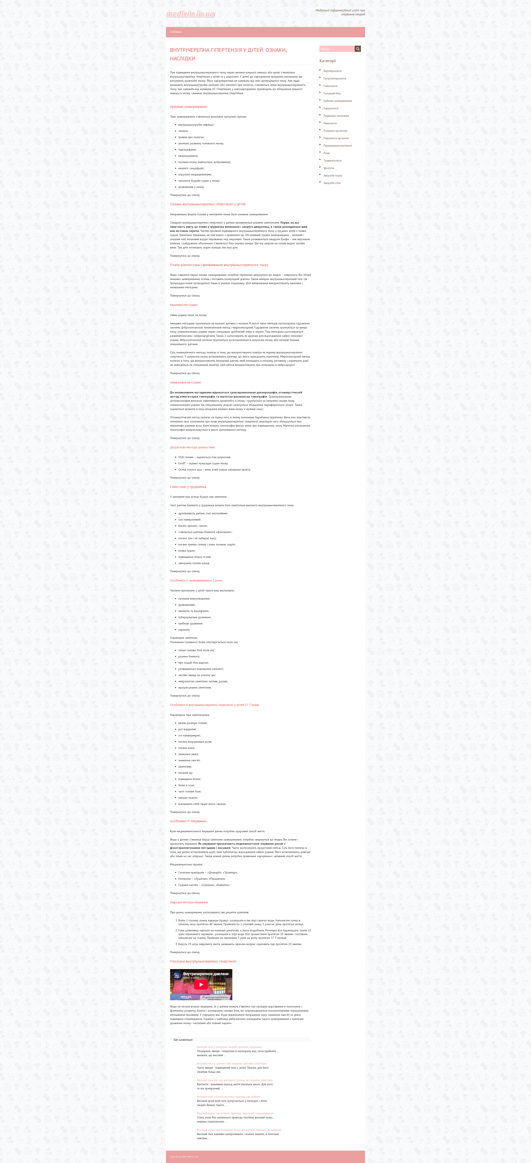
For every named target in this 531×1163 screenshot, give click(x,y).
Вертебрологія (333, 71)
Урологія (329, 168)
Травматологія (333, 160)
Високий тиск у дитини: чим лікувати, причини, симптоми (232, 1063)
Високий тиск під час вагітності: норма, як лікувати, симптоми (235, 1080)
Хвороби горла (333, 175)
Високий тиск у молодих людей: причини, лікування (229, 1047)
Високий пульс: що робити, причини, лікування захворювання (235, 1113)
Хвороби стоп (332, 183)
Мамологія (330, 123)
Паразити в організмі (336, 138)
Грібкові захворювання (338, 101)
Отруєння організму (335, 131)
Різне (327, 153)
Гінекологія (330, 86)
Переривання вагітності (338, 145)
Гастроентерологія (335, 78)
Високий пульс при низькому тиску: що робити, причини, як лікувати (239, 1130)
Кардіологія (331, 108)
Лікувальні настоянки (336, 116)
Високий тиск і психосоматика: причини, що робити (228, 1097)
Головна (176, 32)
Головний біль (332, 93)
